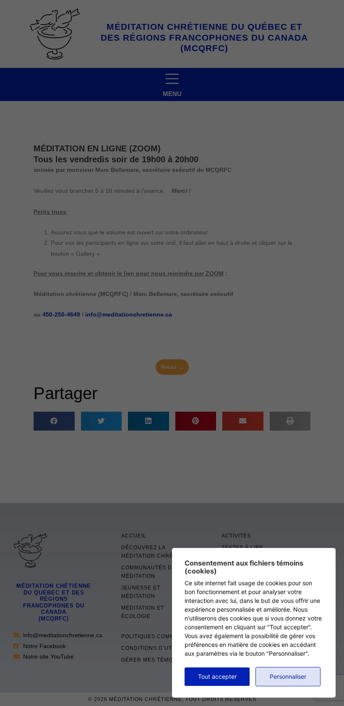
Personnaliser (288, 676)
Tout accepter (217, 676)
